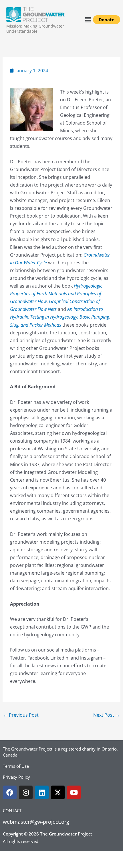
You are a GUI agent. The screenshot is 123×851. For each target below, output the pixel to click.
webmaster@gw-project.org (36, 821)
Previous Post (21, 715)
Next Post (106, 715)
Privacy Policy (16, 777)
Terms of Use (16, 766)
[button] (88, 19)
